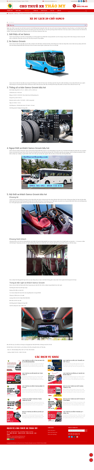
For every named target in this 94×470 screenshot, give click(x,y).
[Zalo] (81, 1)
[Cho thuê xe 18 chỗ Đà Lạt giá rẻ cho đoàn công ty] (55, 378)
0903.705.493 (82, 6)
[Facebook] (79, 1)
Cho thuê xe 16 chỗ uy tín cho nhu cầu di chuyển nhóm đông (33, 361)
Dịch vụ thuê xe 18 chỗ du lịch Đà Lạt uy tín (33, 412)
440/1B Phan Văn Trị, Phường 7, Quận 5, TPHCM (18, 1)
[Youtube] (86, 1)
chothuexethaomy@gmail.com (50, 1)
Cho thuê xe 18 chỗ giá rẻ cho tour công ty (32, 374)
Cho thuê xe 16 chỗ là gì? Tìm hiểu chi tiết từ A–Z (73, 361)
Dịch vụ (27, 10)
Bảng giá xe (44, 10)
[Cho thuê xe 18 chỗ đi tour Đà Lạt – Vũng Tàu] (55, 416)
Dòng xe (36, 10)
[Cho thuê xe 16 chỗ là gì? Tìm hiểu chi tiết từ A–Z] (55, 365)
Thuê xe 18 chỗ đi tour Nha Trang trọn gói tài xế (32, 399)
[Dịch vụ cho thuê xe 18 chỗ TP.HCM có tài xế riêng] (55, 403)
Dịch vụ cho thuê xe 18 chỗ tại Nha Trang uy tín (73, 386)
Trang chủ (10, 10)
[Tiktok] (84, 1)
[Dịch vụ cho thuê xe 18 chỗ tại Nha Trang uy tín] (55, 391)
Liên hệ (59, 10)
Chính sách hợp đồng (52, 434)
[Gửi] (86, 431)
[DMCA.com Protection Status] (11, 439)
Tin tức (52, 10)
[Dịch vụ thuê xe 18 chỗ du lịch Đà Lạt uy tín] (14, 416)
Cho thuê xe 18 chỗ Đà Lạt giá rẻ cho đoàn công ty (73, 374)
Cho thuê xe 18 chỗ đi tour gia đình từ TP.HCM (33, 386)
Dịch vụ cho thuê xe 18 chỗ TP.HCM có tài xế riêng (74, 399)
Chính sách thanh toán (52, 432)
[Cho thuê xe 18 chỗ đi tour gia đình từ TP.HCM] (14, 391)
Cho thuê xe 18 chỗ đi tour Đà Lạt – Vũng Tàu (73, 412)
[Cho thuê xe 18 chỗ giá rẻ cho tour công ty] (14, 378)
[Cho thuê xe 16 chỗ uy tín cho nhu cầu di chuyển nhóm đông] (14, 365)
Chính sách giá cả (51, 430)
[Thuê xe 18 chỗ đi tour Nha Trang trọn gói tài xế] (14, 403)
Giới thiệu (18, 10)
